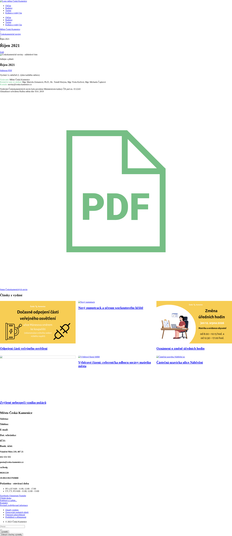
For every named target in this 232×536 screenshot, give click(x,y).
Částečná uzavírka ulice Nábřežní (179, 362)
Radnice (8, 8)
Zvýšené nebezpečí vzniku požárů (23, 402)
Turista (8, 10)
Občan (8, 6)
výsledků (4, 532)
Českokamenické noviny (10, 34)
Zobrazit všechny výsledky (11, 535)
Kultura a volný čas (13, 13)
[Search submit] (1, 529)
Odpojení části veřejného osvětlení (23, 348)
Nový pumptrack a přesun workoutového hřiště (110, 308)
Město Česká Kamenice (10, 29)
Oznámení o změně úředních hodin (180, 348)
